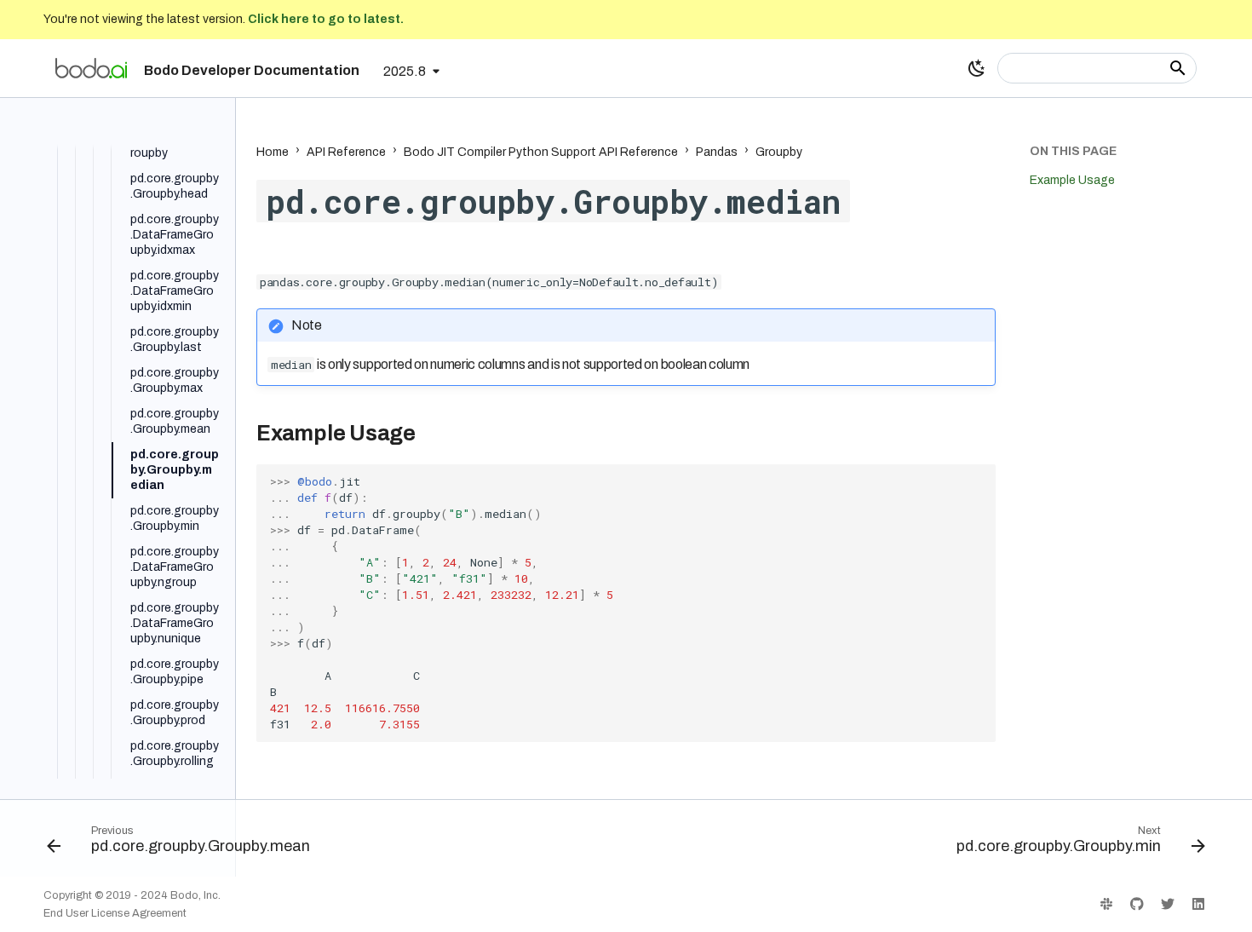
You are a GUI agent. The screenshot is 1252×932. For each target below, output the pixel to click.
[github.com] (1137, 904)
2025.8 (404, 71)
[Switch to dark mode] (977, 68)
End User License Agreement (115, 913)
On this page (1073, 151)
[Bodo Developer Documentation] (91, 68)
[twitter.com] (1167, 904)
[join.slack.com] (1106, 904)
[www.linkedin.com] (1198, 904)
